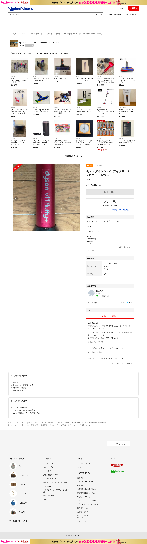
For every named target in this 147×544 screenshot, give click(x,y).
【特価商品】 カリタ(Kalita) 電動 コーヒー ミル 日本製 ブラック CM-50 (41, 143)
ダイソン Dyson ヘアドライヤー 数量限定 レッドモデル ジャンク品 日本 (105, 81)
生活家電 (49, 33)
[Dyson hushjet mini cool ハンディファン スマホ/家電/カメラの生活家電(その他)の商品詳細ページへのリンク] (84, 66)
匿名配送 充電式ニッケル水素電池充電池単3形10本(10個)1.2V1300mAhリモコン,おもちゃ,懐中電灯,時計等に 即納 (105, 145)
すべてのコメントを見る (121, 363)
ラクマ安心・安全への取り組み (120, 210)
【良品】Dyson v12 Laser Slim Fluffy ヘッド (41, 110)
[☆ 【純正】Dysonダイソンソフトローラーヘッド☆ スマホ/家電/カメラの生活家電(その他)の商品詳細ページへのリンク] (127, 66)
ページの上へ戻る (118, 444)
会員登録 (134, 8)
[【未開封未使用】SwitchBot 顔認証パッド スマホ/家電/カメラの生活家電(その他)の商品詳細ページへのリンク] (127, 128)
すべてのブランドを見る (18, 521)
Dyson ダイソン (60, 78)
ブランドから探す (131, 14)
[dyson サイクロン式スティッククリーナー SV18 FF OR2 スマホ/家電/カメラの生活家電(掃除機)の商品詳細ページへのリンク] (105, 97)
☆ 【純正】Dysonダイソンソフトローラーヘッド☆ (127, 80)
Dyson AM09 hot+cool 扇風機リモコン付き (83, 110)
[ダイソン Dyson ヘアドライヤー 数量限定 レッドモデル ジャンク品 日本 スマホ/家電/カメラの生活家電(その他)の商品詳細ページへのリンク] (105, 66)
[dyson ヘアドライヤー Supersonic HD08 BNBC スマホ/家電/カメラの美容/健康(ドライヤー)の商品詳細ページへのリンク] (127, 97)
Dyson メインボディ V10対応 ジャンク (41, 79)
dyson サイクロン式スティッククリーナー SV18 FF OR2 (105, 111)
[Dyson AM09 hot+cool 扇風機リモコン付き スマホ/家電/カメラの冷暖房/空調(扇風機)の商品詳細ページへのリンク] (84, 97)
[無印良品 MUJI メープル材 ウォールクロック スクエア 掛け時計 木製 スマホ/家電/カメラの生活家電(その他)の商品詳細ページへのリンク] (84, 128)
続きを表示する (124, 247)
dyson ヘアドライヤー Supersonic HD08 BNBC (127, 111)
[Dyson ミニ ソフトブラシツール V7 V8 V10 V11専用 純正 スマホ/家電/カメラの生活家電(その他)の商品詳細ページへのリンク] (19, 66)
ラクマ (15, 33)
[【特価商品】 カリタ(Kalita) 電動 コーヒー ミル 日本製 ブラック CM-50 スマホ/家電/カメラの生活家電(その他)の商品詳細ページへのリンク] (41, 128)
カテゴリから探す (115, 14)
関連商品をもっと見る (73, 155)
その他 (58, 33)
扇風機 (78, 108)
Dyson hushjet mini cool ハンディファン (84, 79)
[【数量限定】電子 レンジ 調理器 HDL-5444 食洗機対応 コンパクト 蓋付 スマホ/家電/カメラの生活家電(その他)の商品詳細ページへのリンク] (62, 128)
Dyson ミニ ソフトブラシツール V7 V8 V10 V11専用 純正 (19, 80)
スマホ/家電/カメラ (35, 33)
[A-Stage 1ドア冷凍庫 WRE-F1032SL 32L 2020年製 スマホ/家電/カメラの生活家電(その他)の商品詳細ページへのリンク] (19, 128)
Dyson (23, 33)
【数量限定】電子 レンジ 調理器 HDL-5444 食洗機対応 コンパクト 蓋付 (62, 143)
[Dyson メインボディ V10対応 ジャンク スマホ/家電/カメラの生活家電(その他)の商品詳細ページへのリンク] (41, 66)
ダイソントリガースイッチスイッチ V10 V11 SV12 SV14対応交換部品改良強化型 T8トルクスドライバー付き (19, 113)
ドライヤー (122, 108)
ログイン (122, 8)
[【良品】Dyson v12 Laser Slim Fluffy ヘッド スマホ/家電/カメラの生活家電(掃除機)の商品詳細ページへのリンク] (41, 97)
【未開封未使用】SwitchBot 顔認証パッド (127, 141)
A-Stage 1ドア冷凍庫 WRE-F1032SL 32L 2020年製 (19, 142)
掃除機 (13, 108)
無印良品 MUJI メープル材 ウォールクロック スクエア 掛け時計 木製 (84, 143)
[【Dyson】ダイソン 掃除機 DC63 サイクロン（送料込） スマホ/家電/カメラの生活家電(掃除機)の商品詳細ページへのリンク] (62, 97)
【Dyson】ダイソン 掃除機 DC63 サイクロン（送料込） (62, 111)
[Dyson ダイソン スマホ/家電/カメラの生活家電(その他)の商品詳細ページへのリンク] (62, 66)
